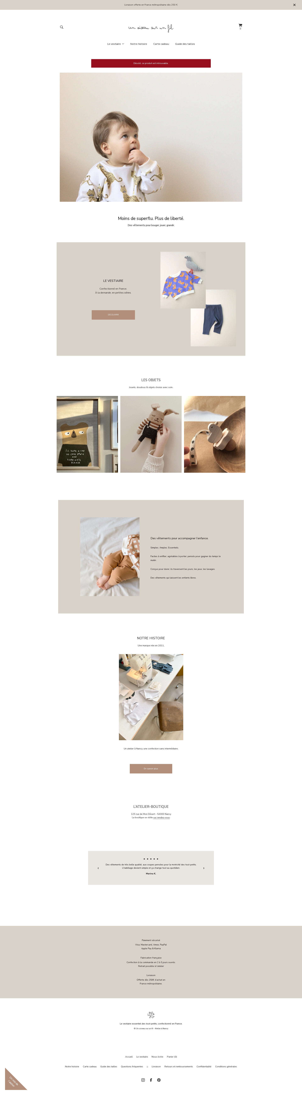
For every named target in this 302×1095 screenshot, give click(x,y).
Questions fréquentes (132, 1066)
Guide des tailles (185, 44)
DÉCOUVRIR (113, 315)
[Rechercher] (61, 27)
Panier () (172, 1056)
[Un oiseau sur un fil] (151, 27)
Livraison (156, 1066)
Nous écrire (157, 1056)
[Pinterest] (159, 1080)
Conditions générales (226, 1066)
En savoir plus (151, 768)
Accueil (129, 1056)
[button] (151, 137)
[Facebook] (151, 1080)
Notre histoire (138, 44)
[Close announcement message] (294, 4)
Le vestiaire (142, 1056)
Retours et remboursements (179, 1066)
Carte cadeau (161, 44)
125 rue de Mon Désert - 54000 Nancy (151, 814)
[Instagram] (143, 1080)
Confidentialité (204, 1066)
